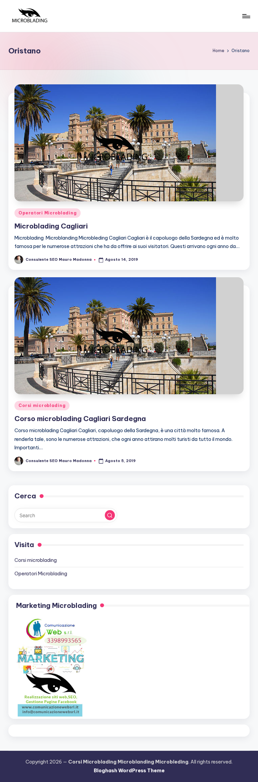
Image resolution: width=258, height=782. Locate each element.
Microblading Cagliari (51, 226)
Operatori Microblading (47, 212)
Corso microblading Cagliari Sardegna (80, 418)
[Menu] (245, 16)
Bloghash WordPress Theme (129, 771)
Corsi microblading (42, 405)
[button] (110, 515)
